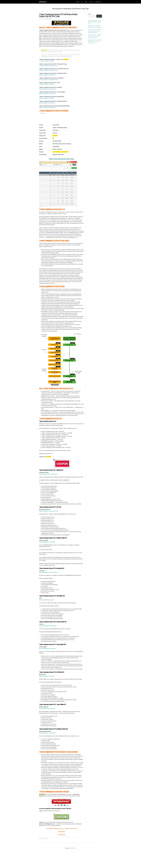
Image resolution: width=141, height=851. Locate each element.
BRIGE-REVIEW (72, 848)
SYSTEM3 (65, 59)
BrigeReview (42, 2)
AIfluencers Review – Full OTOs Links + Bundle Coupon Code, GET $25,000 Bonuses (94, 36)
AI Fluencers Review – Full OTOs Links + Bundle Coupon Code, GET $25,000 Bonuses (95, 31)
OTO (46, 838)
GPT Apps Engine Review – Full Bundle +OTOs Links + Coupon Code (94, 22)
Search (89, 13)
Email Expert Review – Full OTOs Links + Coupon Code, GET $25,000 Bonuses (95, 41)
